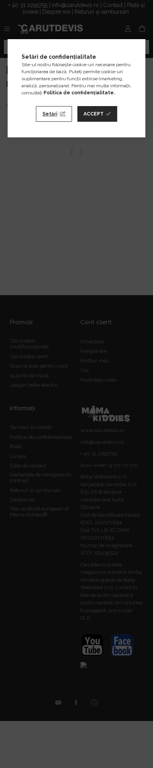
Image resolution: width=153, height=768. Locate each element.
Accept (94, 114)
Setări (49, 114)
